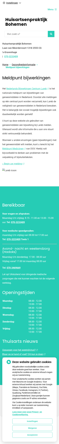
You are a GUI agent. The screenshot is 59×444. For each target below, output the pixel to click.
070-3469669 (13, 267)
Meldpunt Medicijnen (12, 148)
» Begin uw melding (12, 163)
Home (5, 64)
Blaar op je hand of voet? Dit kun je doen (22, 354)
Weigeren (32, 428)
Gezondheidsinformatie (23, 64)
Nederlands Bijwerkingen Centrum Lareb (26, 88)
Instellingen (32, 421)
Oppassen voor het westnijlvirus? (19, 350)
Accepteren (32, 435)
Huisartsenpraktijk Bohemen (26, 21)
